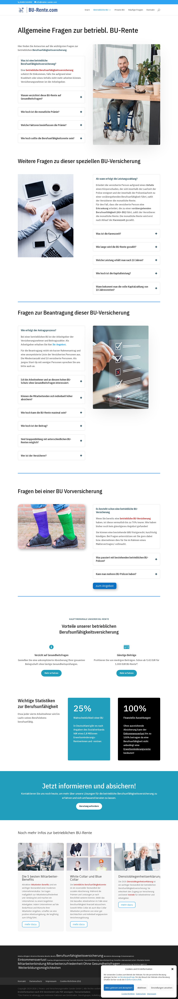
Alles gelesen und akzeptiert (118, 987)
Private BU (120, 10)
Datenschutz (141, 994)
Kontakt (151, 10)
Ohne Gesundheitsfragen (101, 963)
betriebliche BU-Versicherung (135, 518)
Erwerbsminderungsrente (137, 749)
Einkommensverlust (133, 733)
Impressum (151, 994)
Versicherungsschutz (140, 964)
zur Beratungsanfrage (126, 977)
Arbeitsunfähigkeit (24, 956)
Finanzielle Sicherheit (76, 960)
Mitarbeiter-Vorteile (143, 960)
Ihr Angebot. (59, 344)
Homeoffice (117, 960)
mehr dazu (35, 924)
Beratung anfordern (89, 806)
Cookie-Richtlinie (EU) (70, 981)
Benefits (136, 881)
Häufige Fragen (135, 10)
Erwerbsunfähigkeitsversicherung (58, 960)
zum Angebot (105, 586)
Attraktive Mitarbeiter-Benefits (40, 956)
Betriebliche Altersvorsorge (112, 956)
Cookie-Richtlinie (128, 994)
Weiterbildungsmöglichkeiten (39, 967)
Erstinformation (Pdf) (133, 979)
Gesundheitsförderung (91, 960)
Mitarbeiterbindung (32, 963)
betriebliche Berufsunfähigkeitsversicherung (49, 70)
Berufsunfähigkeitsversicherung (50, 50)
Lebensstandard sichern (129, 960)
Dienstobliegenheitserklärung (95, 876)
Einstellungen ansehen (161, 987)
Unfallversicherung (127, 964)
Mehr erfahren (51, 673)
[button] (172, 969)
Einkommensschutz (127, 956)
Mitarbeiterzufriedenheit (65, 963)
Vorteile (87, 894)
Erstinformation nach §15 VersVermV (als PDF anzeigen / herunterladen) (54, 992)
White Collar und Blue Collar (42, 877)
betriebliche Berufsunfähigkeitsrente (46, 884)
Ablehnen (141, 987)
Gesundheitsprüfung (106, 960)
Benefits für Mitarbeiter (139, 876)
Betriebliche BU (100, 10)
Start (87, 10)
